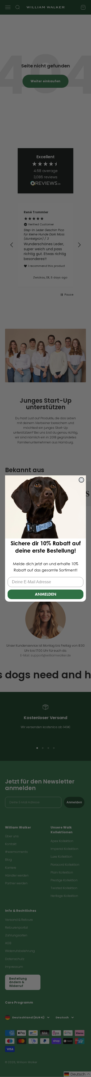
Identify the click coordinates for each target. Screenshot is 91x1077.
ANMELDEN (45, 594)
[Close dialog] (81, 479)
